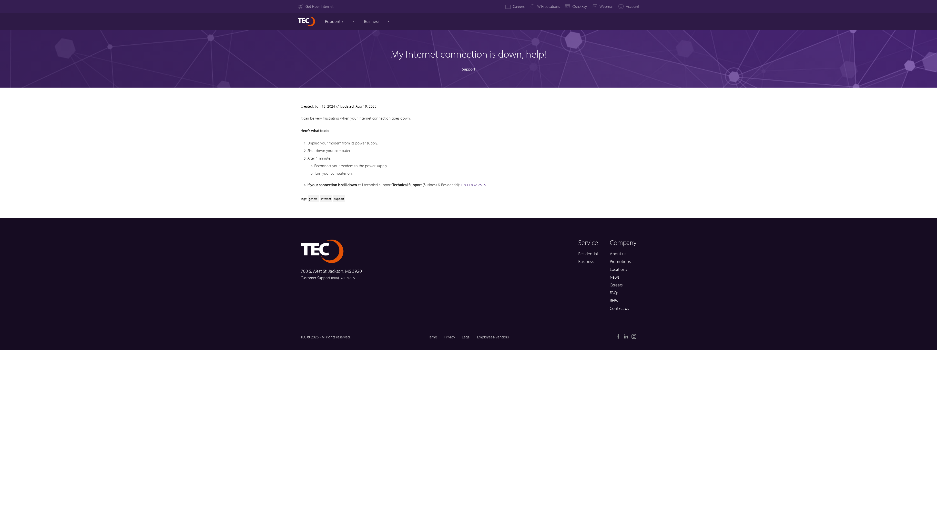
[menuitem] (316, 6)
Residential (335, 21)
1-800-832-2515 (473, 184)
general (313, 198)
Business (586, 261)
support (339, 198)
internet (326, 198)
